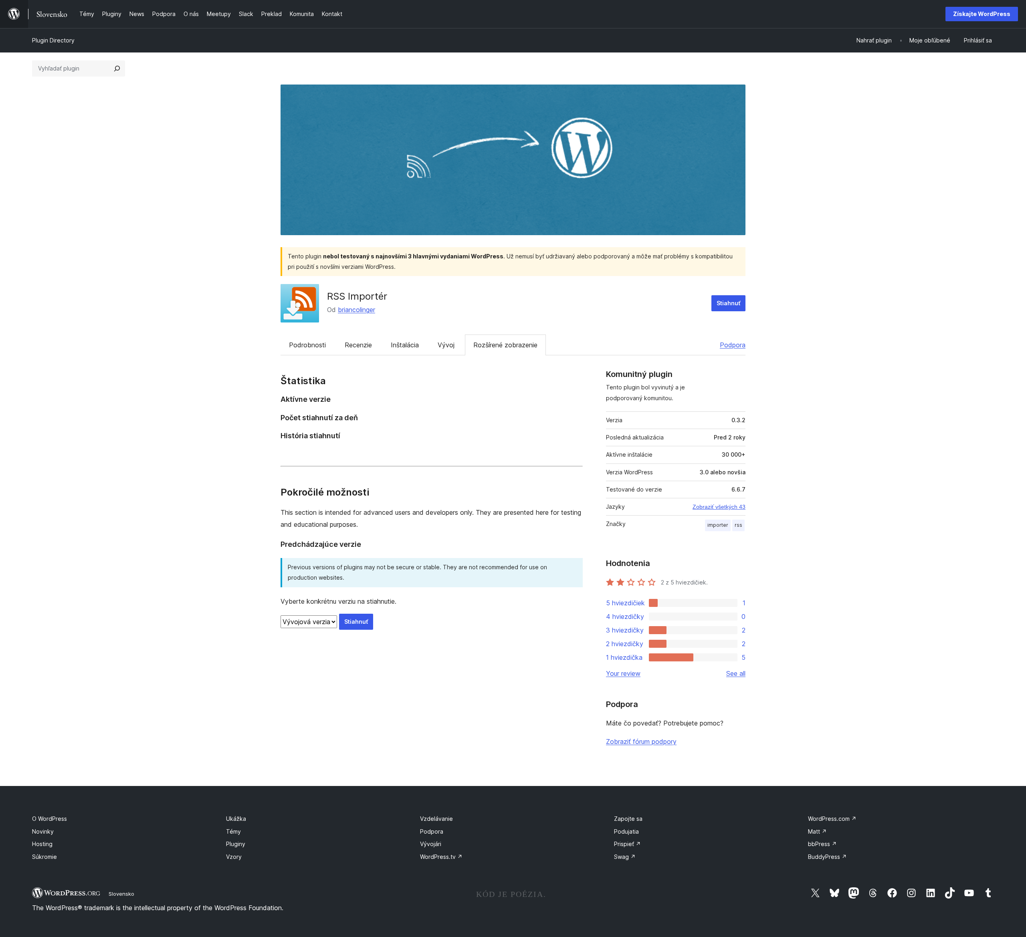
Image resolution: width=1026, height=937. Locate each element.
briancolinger (356, 310)
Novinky (43, 831)
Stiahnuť (728, 303)
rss (738, 525)
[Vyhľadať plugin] (117, 68)
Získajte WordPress (981, 13)
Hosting (42, 843)
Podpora (732, 345)
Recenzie (358, 345)
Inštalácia (405, 345)
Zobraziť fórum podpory (641, 742)
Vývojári (430, 843)
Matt (817, 831)
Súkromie (44, 856)
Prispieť (627, 843)
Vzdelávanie (436, 818)
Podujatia (626, 831)
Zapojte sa (628, 818)
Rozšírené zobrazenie (505, 345)
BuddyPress (827, 856)
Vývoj (446, 345)
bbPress (822, 843)
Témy (233, 831)
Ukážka (236, 818)
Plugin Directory (53, 40)
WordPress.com (832, 818)
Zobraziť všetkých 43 (719, 507)
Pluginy (235, 843)
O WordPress (49, 818)
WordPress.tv (441, 856)
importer (717, 525)
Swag (625, 856)
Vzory (234, 856)
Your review (623, 673)
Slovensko (121, 894)
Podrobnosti (307, 345)
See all (735, 673)
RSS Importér (357, 296)
